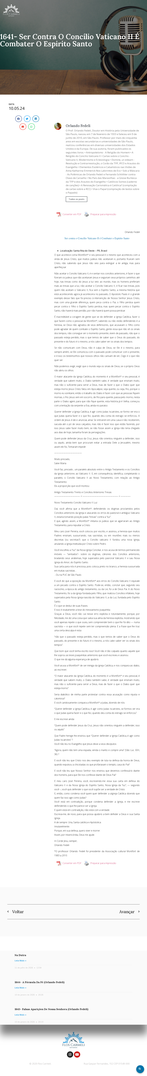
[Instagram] (70, 1054)
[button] (134, 10)
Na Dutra (20, 955)
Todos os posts (76, 199)
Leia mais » (20, 960)
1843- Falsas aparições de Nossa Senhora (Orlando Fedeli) (51, 1009)
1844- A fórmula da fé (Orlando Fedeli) (39, 982)
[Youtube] (77, 1054)
